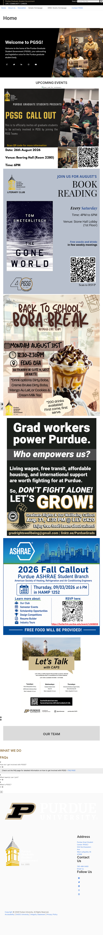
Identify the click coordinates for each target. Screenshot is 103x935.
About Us (11, 8)
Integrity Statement (37, 914)
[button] (51, 717)
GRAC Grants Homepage (57, 8)
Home (3, 8)
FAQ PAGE (72, 770)
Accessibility (9, 914)
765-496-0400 (82, 866)
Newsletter (22, 8)
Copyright (8, 912)
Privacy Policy (52, 914)
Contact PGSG (77, 8)
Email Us (80, 869)
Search (74, 1)
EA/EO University (22, 914)
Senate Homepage (35, 8)
